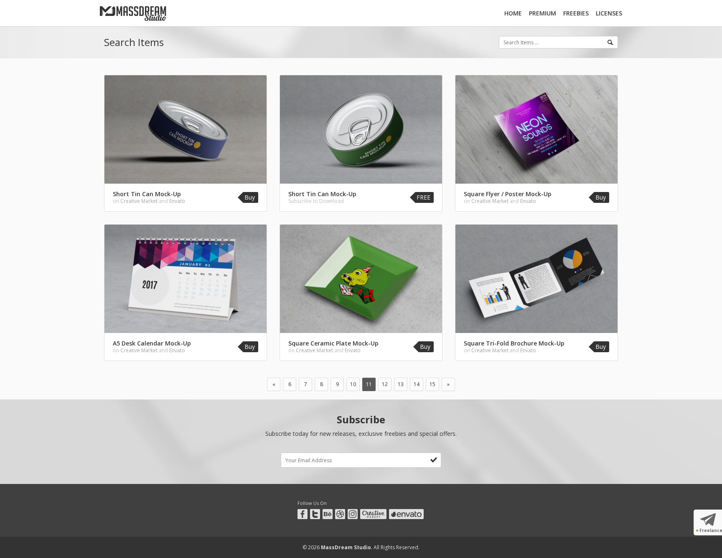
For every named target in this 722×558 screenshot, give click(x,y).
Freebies (576, 13)
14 (416, 384)
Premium (542, 13)
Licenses (609, 13)
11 (369, 384)
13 (401, 384)
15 (432, 384)
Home (513, 13)
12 (385, 384)
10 (353, 384)
